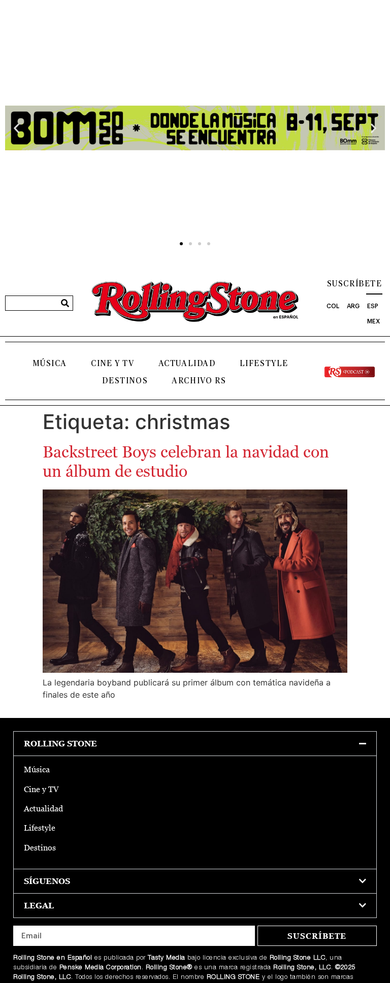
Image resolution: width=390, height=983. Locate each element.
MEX (373, 321)
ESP (372, 306)
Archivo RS (199, 381)
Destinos (125, 381)
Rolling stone (60, 743)
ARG (353, 306)
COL (333, 306)
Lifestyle (264, 363)
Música (50, 363)
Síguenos (47, 881)
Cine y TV (112, 363)
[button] (16, 128)
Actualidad (187, 363)
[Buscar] (65, 303)
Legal (39, 905)
